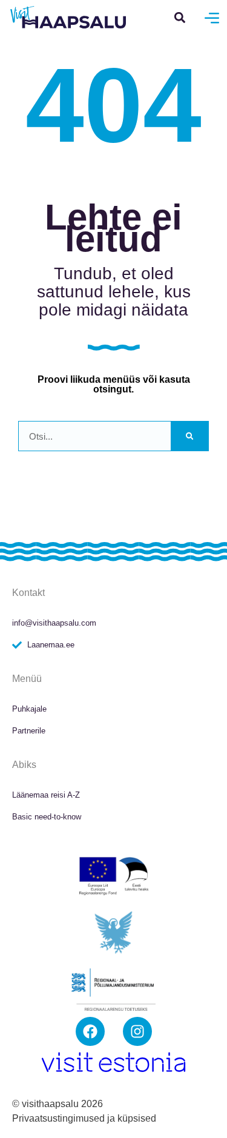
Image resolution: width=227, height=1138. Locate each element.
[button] (180, 17)
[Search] (189, 436)
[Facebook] (90, 1031)
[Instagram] (137, 1031)
